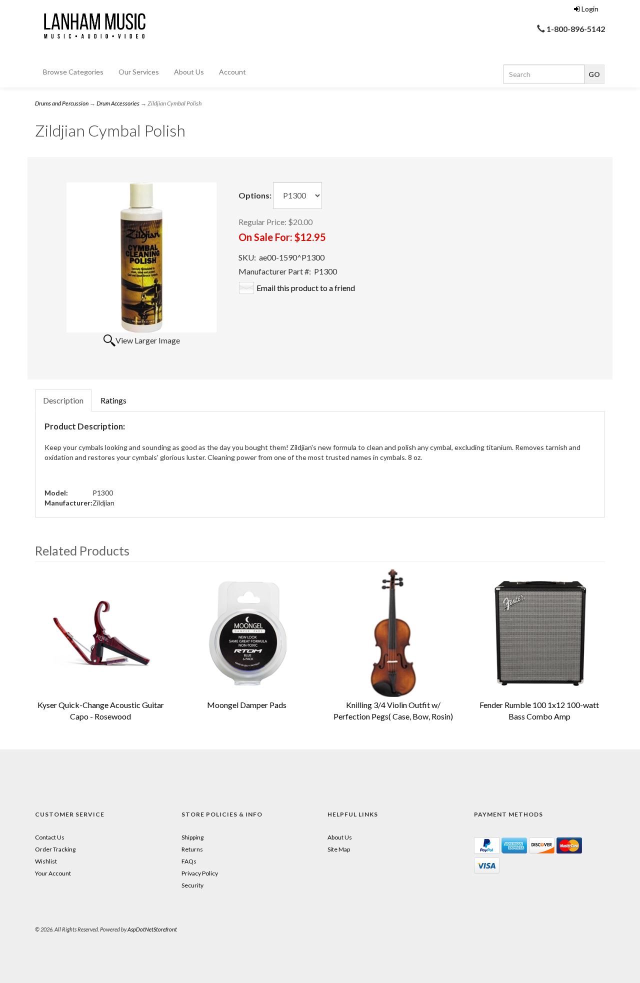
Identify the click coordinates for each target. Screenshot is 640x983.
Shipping (193, 837)
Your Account (53, 873)
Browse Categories (73, 72)
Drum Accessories (118, 103)
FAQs (189, 861)
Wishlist (46, 861)
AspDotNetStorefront (152, 929)
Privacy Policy (200, 873)
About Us (189, 72)
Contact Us (49, 837)
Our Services (138, 72)
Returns (192, 849)
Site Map (339, 849)
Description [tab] (63, 400)
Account (232, 72)
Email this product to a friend (305, 287)
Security (193, 885)
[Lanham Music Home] (92, 24)
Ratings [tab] (113, 400)
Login (590, 8)
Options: (255, 195)
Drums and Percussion (61, 103)
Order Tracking (55, 849)
